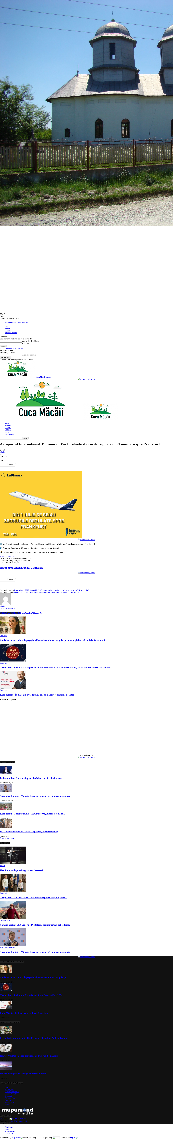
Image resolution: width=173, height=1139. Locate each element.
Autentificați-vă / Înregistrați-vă (16, 322)
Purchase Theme (11, 333)
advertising (13, 1118)
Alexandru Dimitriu (7, 947)
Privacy (7, 1129)
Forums (7, 328)
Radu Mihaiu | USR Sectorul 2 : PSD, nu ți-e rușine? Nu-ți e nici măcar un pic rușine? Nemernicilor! (51, 590)
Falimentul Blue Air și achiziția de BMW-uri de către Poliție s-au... (31, 778)
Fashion (8, 426)
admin (2, 452)
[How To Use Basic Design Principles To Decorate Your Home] (6, 1051)
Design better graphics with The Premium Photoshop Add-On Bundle (33, 1038)
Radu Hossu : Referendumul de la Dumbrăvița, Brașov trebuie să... (32, 813)
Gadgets (8, 428)
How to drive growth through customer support (23, 1073)
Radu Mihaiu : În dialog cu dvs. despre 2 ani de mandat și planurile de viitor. (37, 695)
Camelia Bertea (5, 920)
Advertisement (10, 1131)
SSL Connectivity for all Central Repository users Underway (29, 831)
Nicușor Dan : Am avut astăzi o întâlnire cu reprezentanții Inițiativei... (33, 897)
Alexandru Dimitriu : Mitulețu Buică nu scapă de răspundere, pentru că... (35, 796)
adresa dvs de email (29, 355)
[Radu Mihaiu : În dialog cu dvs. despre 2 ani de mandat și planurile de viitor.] (13, 688)
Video (7, 432)
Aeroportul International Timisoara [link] (21, 567)
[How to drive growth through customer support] (6, 1069)
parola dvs (25, 344)
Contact (7, 331)
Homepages (9, 434)
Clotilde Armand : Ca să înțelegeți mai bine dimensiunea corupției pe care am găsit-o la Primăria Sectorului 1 (52, 640)
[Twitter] (30, 464)
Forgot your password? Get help (12, 348)
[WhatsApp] (47, 464)
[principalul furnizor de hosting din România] (39, 1138)
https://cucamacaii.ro (7, 608)
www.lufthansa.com (7, 556)
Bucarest (3, 663)
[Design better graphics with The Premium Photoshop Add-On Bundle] (6, 1033)
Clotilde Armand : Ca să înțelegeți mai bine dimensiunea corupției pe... (34, 977)
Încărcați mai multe (7, 838)
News (7, 423)
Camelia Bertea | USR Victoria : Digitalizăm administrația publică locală (35, 925)
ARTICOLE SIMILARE (10, 613)
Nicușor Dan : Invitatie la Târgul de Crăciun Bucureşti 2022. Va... (31, 995)
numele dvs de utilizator (30, 341)
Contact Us (9, 1134)
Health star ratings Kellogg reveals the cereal (21, 870)
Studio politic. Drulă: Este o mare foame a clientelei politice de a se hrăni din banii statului (46, 592)
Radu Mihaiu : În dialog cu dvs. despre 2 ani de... (24, 1013)
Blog (6, 326)
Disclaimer (9, 1127)
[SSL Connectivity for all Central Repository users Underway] (6, 827)
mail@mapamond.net (19, 1121)
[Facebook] (21, 464)
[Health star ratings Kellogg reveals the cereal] (13, 864)
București (3, 636)
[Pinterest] (38, 464)
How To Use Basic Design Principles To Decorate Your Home (29, 1056)
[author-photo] (5, 604)
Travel (2, 866)
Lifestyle (8, 430)
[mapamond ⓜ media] (86, 757)
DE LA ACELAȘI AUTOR (31, 613)
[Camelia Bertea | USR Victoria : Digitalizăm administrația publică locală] (13, 918)
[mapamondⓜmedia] (86, 379)
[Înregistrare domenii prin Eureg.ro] (56, 1138)
